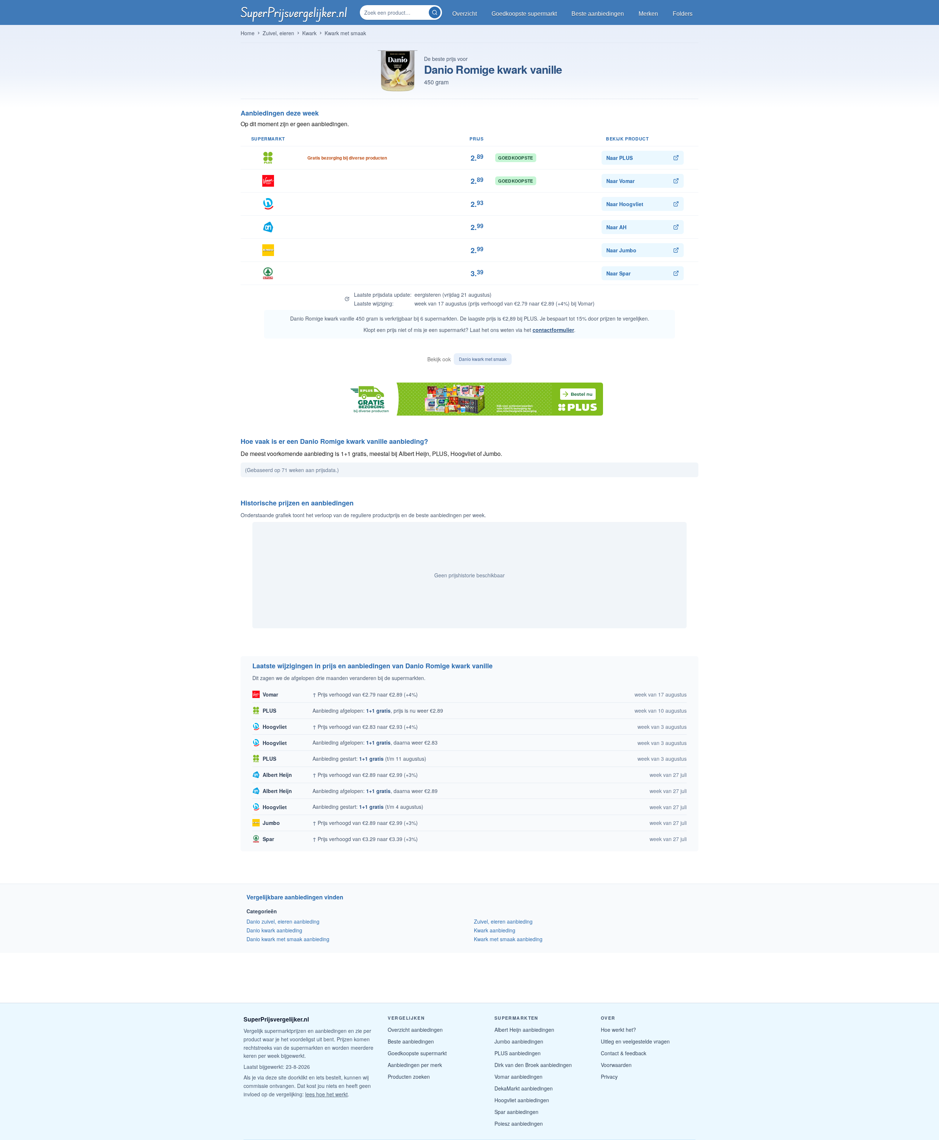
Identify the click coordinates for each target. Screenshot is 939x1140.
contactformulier (553, 329)
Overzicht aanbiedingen (415, 1029)
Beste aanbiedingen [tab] (597, 14)
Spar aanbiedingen (516, 1111)
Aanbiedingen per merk (415, 1064)
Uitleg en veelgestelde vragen (635, 1041)
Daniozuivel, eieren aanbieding (282, 921)
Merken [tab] (648, 14)
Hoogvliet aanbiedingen (521, 1100)
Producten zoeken (409, 1076)
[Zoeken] (435, 12)
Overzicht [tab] (464, 14)
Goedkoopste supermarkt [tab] (524, 14)
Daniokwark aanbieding (274, 930)
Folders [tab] (683, 14)
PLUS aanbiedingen (517, 1053)
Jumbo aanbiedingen (518, 1041)
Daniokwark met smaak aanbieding (287, 939)
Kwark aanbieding (494, 930)
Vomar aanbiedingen (518, 1076)
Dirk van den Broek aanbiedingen (533, 1064)
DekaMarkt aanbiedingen (523, 1088)
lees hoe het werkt (326, 1094)
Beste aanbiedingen (411, 1041)
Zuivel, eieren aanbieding (503, 921)
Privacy (609, 1076)
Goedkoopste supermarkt (417, 1053)
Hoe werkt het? (618, 1029)
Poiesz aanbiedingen (518, 1123)
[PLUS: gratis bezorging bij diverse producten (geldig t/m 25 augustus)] (469, 399)
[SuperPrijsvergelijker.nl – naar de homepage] (294, 12)
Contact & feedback (623, 1053)
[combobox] (395, 12)
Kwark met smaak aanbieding (508, 939)
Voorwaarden (616, 1064)
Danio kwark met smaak (483, 359)
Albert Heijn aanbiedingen (524, 1029)
